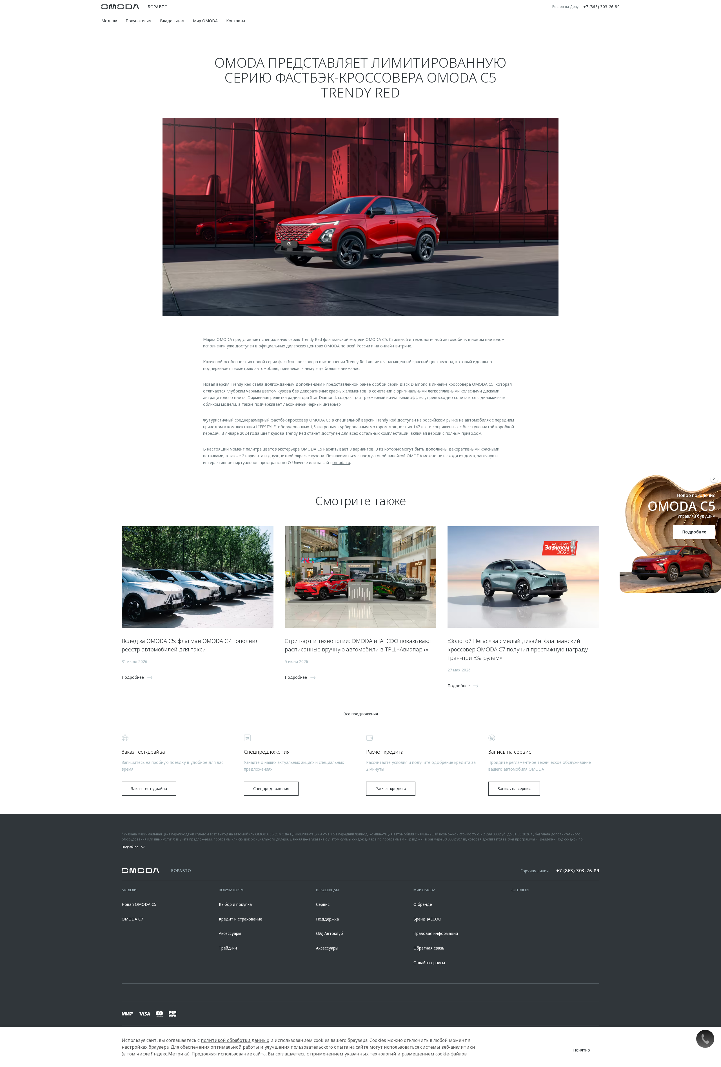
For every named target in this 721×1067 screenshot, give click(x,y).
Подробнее (694, 531)
